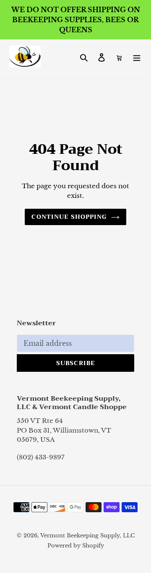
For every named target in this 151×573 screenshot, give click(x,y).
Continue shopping (69, 217)
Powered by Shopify (75, 545)
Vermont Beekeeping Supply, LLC (87, 535)
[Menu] (137, 56)
